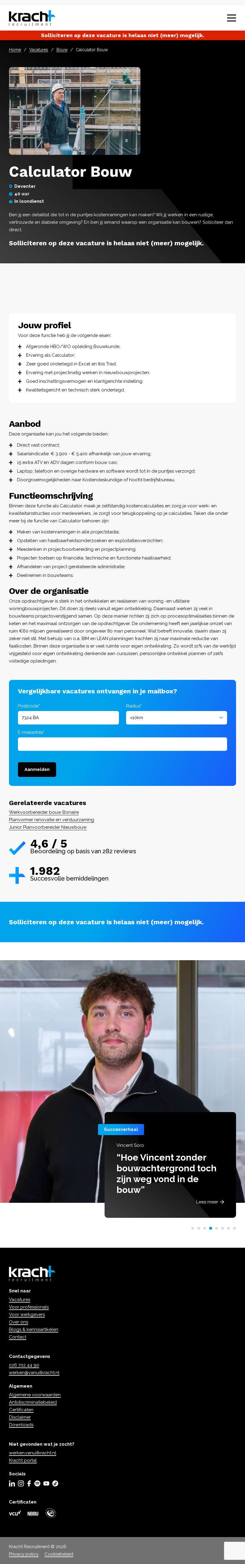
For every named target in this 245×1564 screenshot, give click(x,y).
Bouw (62, 49)
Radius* (134, 706)
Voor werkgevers (27, 1314)
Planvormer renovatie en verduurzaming (51, 819)
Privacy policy (24, 1554)
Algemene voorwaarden (35, 1394)
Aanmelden (37, 769)
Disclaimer (20, 1417)
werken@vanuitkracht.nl (34, 1372)
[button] (192, 1228)
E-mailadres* (31, 732)
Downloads (21, 1424)
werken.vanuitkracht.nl (32, 1453)
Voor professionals (29, 1307)
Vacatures (38, 49)
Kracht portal (23, 1460)
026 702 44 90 (24, 1365)
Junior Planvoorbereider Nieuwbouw (48, 827)
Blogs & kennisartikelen (33, 1329)
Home (15, 49)
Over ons (18, 1322)
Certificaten (21, 1409)
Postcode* (29, 706)
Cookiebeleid (59, 1554)
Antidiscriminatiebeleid (33, 1402)
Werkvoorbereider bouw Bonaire (44, 812)
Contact (17, 1337)
